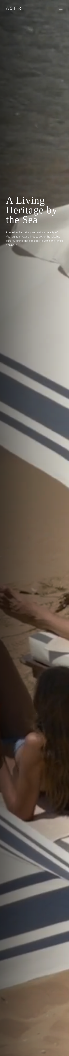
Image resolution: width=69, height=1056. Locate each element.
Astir (14, 8)
